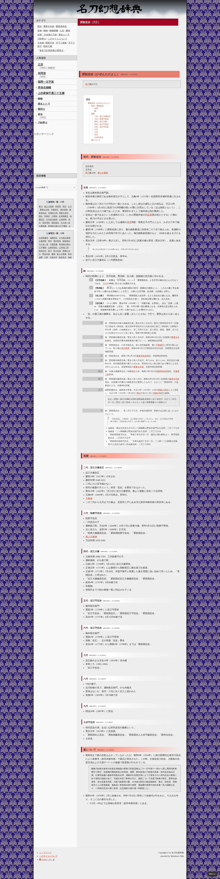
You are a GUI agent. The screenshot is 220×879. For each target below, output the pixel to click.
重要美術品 (61, 26)
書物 (68, 30)
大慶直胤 (42, 226)
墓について (95, 140)
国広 (41, 216)
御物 (45, 30)
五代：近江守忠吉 (101, 124)
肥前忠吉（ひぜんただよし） (99, 103)
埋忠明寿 (64, 210)
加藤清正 (54, 238)
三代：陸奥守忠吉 (101, 119)
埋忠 (64, 207)
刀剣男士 (41, 39)
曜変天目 (50, 43)
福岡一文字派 (46, 81)
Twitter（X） (47, 859)
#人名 (43, 77)
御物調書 (53, 30)
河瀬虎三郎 (53, 213)
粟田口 (41, 109)
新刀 (41, 207)
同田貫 (58, 207)
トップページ (45, 853)
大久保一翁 (65, 223)
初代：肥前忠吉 (97, 106)
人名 (62, 30)
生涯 (96, 108)
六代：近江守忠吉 (101, 127)
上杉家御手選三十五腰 (51, 93)
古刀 (70, 207)
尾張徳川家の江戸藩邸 (57, 226)
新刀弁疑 (57, 251)
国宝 (39, 26)
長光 (40, 114)
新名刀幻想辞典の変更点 (51, 50)
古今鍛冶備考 (52, 220)
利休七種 (47, 46)
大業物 (54, 216)
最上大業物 (49, 207)
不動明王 (55, 210)
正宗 (40, 64)
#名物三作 (51, 68)
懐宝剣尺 (42, 251)
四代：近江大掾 (100, 122)
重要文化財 (48, 26)
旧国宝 (47, 216)
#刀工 (44, 68)
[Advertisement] (55, 154)
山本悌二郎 (64, 248)
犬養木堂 (53, 257)
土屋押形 (63, 220)
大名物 (40, 43)
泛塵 (46, 257)
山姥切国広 (53, 248)
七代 (96, 129)
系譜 (93, 114)
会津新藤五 (63, 216)
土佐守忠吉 (98, 137)
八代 (96, 132)
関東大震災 (64, 213)
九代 (96, 135)
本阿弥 (42, 73)
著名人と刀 (64, 35)
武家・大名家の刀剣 (47, 35)
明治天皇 (46, 254)
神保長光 (62, 257)
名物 (39, 30)
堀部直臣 (55, 223)
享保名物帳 (44, 87)
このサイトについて (57, 39)
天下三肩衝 (61, 43)
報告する (212, 874)
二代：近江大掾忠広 (102, 116)
